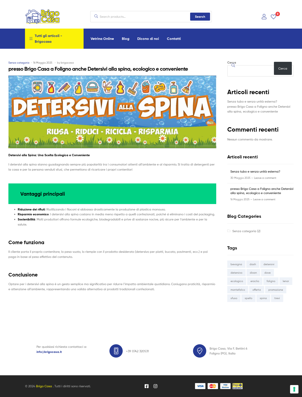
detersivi (269, 264)
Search (200, 17)
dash (253, 264)
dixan (253, 272)
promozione (275, 289)
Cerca (231, 62)
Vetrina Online (102, 38)
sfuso (234, 298)
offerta (256, 289)
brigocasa (67, 62)
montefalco (238, 289)
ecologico (237, 281)
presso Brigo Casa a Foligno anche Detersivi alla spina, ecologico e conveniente (98, 69)
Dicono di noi (148, 38)
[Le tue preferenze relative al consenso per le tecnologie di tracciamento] (294, 389)
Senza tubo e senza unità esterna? (252, 101)
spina (263, 298)
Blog (125, 38)
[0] (273, 16)
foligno (271, 281)
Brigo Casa (44, 386)
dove (267, 272)
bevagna (236, 264)
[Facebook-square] (146, 386)
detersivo (236, 272)
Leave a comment (265, 177)
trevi (277, 298)
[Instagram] (155, 386)
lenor (286, 281)
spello (248, 298)
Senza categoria (18, 62)
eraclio (254, 281)
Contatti (174, 38)
